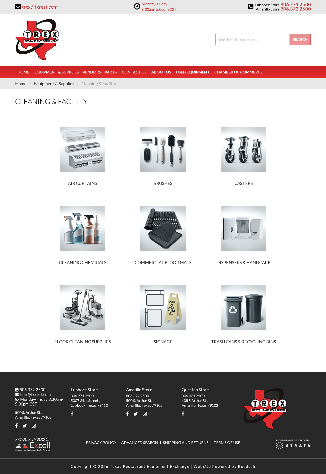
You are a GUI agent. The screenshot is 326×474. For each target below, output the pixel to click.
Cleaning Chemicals (82, 262)
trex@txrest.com (35, 394)
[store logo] (37, 39)
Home (21, 83)
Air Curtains (82, 183)
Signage (163, 341)
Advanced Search (139, 442)
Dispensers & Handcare (243, 262)
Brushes (162, 183)
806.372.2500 (32, 389)
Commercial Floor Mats (163, 262)
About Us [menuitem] (161, 72)
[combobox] (263, 39)
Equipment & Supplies (54, 83)
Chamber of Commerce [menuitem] (238, 72)
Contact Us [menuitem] (134, 72)
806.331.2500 (193, 395)
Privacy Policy (101, 442)
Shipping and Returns (186, 442)
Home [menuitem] (23, 72)
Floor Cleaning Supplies (82, 341)
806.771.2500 (82, 395)
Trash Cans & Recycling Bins (243, 341)
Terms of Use (227, 442)
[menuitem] (56, 72)
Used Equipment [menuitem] (193, 72)
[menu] (163, 72)
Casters (243, 183)
